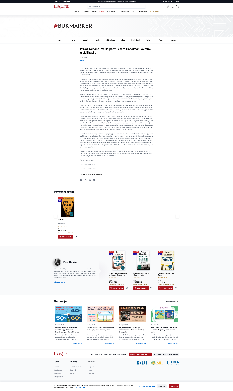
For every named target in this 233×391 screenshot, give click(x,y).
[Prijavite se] (168, 6)
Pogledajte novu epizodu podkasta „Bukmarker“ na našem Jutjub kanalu (117, 1)
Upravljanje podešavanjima (147, 386)
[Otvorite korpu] (177, 6)
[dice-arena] (157, 363)
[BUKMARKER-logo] (73, 26)
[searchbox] (116, 7)
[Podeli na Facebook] (81, 180)
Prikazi (82, 60)
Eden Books (57, 1)
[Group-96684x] (173, 363)
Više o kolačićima (80, 387)
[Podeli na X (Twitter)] (85, 180)
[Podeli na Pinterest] (90, 180)
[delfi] (142, 363)
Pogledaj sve (170, 301)
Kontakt (177, 1)
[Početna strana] (62, 7)
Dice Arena (66, 1)
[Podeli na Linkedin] (94, 180)
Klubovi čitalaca (167, 1)
